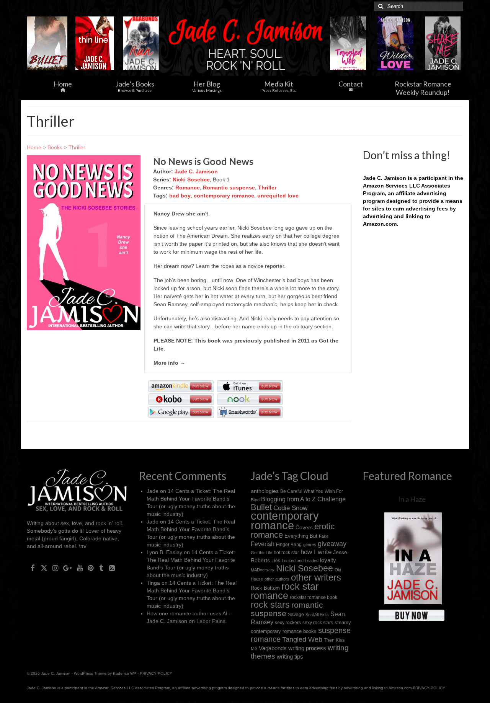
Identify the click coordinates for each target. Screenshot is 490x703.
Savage (296, 614)
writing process (307, 648)
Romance (187, 187)
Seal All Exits (317, 614)
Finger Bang (289, 544)
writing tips (290, 656)
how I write (316, 552)
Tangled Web (302, 639)
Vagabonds (273, 648)
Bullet (261, 507)
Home (34, 147)
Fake (323, 536)
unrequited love (278, 195)
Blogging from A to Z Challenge (303, 499)
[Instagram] (55, 567)
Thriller (77, 147)
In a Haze (412, 499)
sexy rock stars (317, 622)
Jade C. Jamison (196, 171)
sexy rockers (288, 622)
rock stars (270, 605)
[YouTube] (80, 567)
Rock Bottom (265, 588)
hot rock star (286, 552)
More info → (169, 363)
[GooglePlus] (67, 567)
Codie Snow (290, 508)
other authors (277, 579)
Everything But (300, 536)
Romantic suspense (229, 187)
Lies (275, 560)
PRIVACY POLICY (156, 673)
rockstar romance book (313, 597)
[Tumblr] (101, 567)
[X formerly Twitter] (44, 567)
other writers (316, 577)
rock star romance (284, 591)
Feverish (262, 543)
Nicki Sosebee (191, 179)
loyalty (328, 560)
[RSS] (112, 567)
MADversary (262, 570)
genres (309, 544)
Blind (255, 499)
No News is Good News (203, 161)
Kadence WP (124, 673)
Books (54, 147)
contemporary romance (224, 195)
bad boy (180, 195)
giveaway (332, 544)
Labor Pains (210, 621)
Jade (152, 491)
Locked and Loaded (300, 560)
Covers (304, 527)
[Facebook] (33, 567)
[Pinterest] (90, 567)
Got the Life (261, 552)
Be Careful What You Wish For (311, 491)
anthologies (265, 491)
